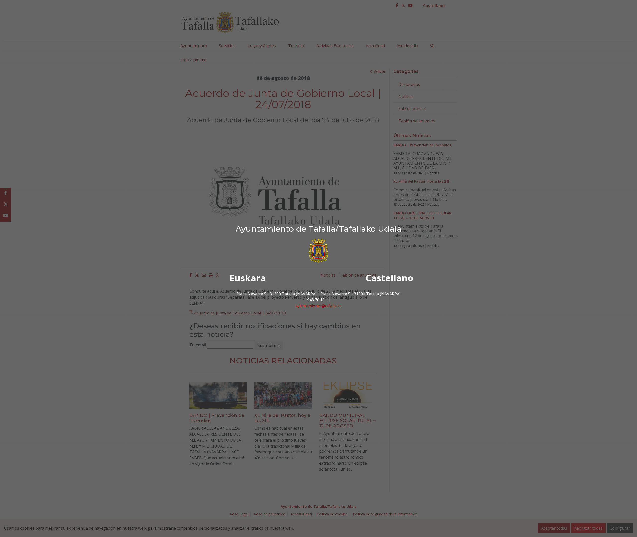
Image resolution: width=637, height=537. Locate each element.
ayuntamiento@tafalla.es (318, 306)
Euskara (247, 278)
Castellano (389, 278)
